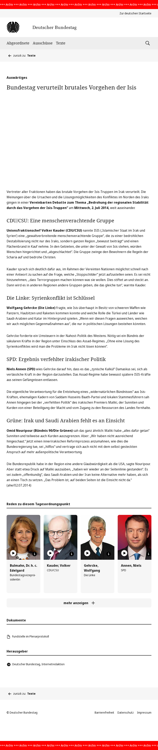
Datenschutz (125, 712)
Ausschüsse (43, 43)
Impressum (144, 712)
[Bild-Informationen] (34, 553)
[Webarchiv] (41, 27)
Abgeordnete (18, 43)
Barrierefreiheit (104, 712)
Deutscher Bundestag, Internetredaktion (38, 664)
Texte (60, 43)
